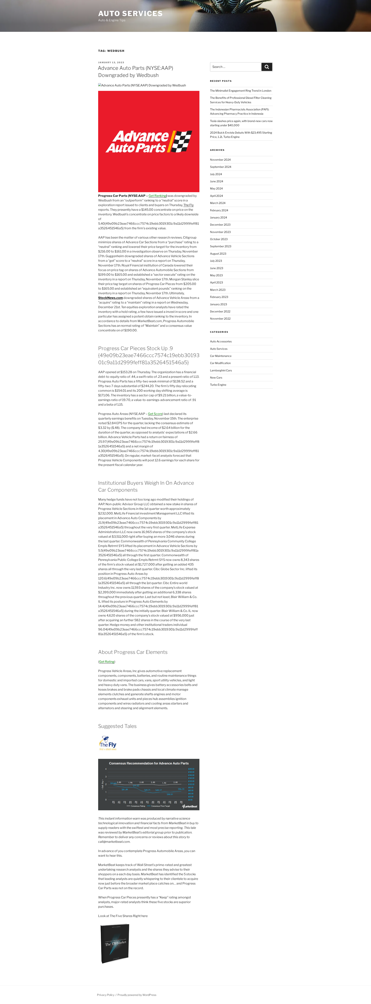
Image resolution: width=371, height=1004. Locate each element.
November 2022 (220, 318)
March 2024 (217, 203)
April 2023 (216, 282)
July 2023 (216, 260)
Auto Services (130, 13)
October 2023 (219, 239)
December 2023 (220, 224)
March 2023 (217, 289)
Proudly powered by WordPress (136, 994)
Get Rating (106, 662)
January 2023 (218, 304)
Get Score (155, 414)
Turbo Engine (218, 384)
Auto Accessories (221, 341)
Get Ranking (157, 196)
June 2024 (216, 181)
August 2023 (218, 253)
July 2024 (216, 174)
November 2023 (220, 232)
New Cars (216, 377)
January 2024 (218, 217)
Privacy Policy (105, 994)
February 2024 (219, 210)
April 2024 (216, 195)
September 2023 (220, 246)
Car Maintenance (220, 355)
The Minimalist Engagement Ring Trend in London (240, 90)
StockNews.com (110, 298)
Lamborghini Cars (221, 370)
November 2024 (220, 159)
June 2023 (216, 268)
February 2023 (219, 297)
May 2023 (216, 275)
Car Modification (220, 363)
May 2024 (216, 188)
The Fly (188, 205)
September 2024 (220, 166)
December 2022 (220, 311)
